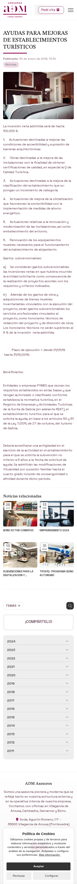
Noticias (11, 64)
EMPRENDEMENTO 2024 (54, 530)
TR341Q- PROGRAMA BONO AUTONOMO (56, 573)
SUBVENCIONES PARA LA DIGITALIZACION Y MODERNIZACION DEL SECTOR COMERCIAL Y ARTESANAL (18, 573)
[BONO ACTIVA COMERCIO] (20, 514)
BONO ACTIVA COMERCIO (18, 530)
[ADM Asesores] (15, 10)
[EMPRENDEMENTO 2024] (57, 514)
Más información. (49, 854)
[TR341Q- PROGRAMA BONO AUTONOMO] (57, 555)
